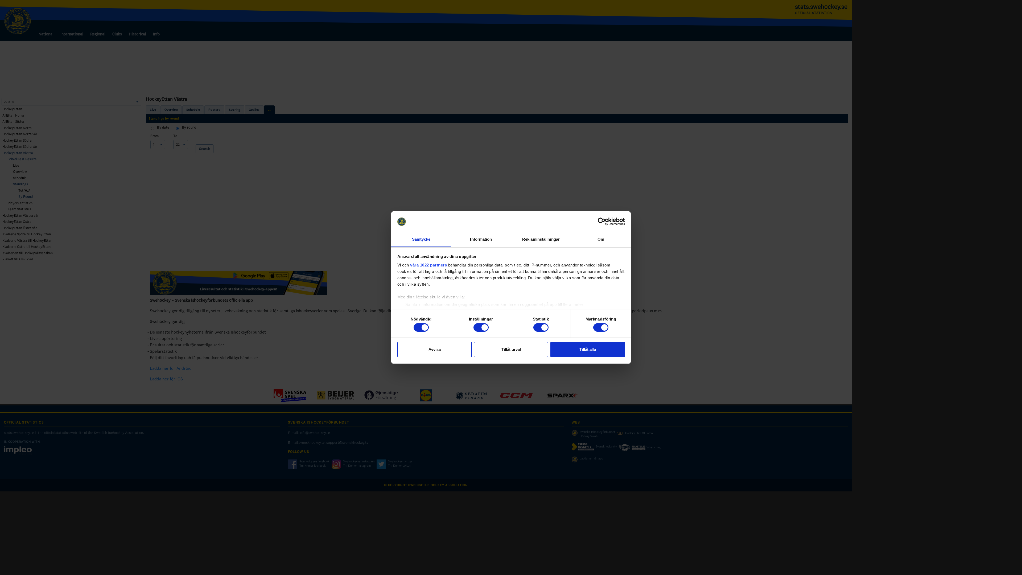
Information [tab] (481, 239)
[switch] (481, 327)
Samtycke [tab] (421, 239)
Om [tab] (600, 239)
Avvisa (434, 349)
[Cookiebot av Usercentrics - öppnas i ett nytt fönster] (601, 222)
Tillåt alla (587, 349)
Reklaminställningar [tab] (541, 239)
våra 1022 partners (428, 265)
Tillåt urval (511, 349)
